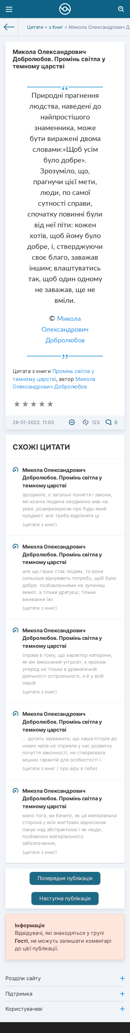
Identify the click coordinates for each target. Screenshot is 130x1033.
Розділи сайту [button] (23, 978)
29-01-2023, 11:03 (33, 422)
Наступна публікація (65, 898)
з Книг (56, 27)
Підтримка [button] (18, 994)
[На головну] (9, 27)
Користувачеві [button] (23, 1009)
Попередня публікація (65, 878)
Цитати (35, 27)
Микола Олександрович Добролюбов (65, 330)
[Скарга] (73, 422)
